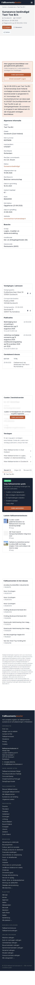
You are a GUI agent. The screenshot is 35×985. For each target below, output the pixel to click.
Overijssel (5, 827)
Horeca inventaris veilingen (11, 955)
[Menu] (32, 2)
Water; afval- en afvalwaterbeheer (13, 880)
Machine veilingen (8, 937)
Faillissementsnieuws (9, 928)
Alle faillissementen (8, 794)
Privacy (4, 741)
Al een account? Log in (17, 79)
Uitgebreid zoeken (8, 799)
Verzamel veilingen (8, 950)
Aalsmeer (5, 900)
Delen (7, 32)
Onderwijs (5, 870)
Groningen (5, 816)
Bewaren (18, 27)
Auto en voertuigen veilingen (11, 940)
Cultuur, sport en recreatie (10, 847)
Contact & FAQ (7, 734)
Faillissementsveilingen (9, 930)
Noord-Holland (7, 824)
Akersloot (5, 910)
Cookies (4, 744)
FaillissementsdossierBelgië (11, 771)
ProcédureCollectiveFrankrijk (11, 774)
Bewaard (28, 470)
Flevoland (5, 809)
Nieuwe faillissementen (9, 789)
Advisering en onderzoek (10, 842)
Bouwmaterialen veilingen (10, 945)
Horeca (4, 860)
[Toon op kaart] (28, 293)
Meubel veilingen (7, 953)
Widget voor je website (9, 731)
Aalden (4, 915)
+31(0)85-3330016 (9, 762)
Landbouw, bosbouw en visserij (12, 867)
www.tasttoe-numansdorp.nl (15, 219)
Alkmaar (5, 895)
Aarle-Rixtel (6, 912)
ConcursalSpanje (7, 776)
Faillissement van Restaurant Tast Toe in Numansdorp (21, 364)
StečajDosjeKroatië (8, 781)
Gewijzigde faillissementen (11, 792)
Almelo (4, 897)
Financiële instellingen (9, 852)
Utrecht (4, 829)
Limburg (5, 819)
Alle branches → (7, 888)
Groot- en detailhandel (9, 857)
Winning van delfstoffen (10, 883)
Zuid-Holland (6, 834)
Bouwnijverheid (7, 845)
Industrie (5, 862)
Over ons (5, 729)
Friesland (5, 811)
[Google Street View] (30, 293)
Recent (7, 470)
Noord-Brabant (7, 822)
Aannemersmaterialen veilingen (12, 948)
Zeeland (5, 832)
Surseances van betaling (10, 797)
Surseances (11, 7)
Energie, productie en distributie (12, 850)
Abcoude (5, 907)
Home (4, 7)
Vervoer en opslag (8, 878)
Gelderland (5, 814)
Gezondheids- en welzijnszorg (12, 855)
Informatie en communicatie (11, 865)
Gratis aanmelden (17, 75)
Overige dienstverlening (10, 875)
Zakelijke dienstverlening (10, 885)
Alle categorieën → (8, 958)
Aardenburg (6, 918)
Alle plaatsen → (7, 920)
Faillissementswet (8, 736)
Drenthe (5, 806)
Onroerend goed (7, 872)
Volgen (7, 27)
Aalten (4, 902)
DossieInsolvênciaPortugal (11, 779)
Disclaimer (5, 739)
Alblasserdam (6, 905)
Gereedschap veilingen (9, 943)
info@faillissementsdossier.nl (13, 764)
